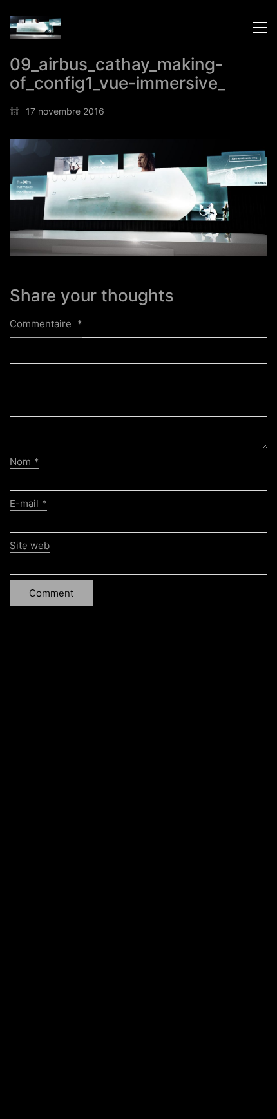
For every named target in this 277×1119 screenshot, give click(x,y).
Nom (24, 461)
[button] (260, 28)
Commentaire (46, 324)
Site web (30, 545)
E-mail (28, 503)
